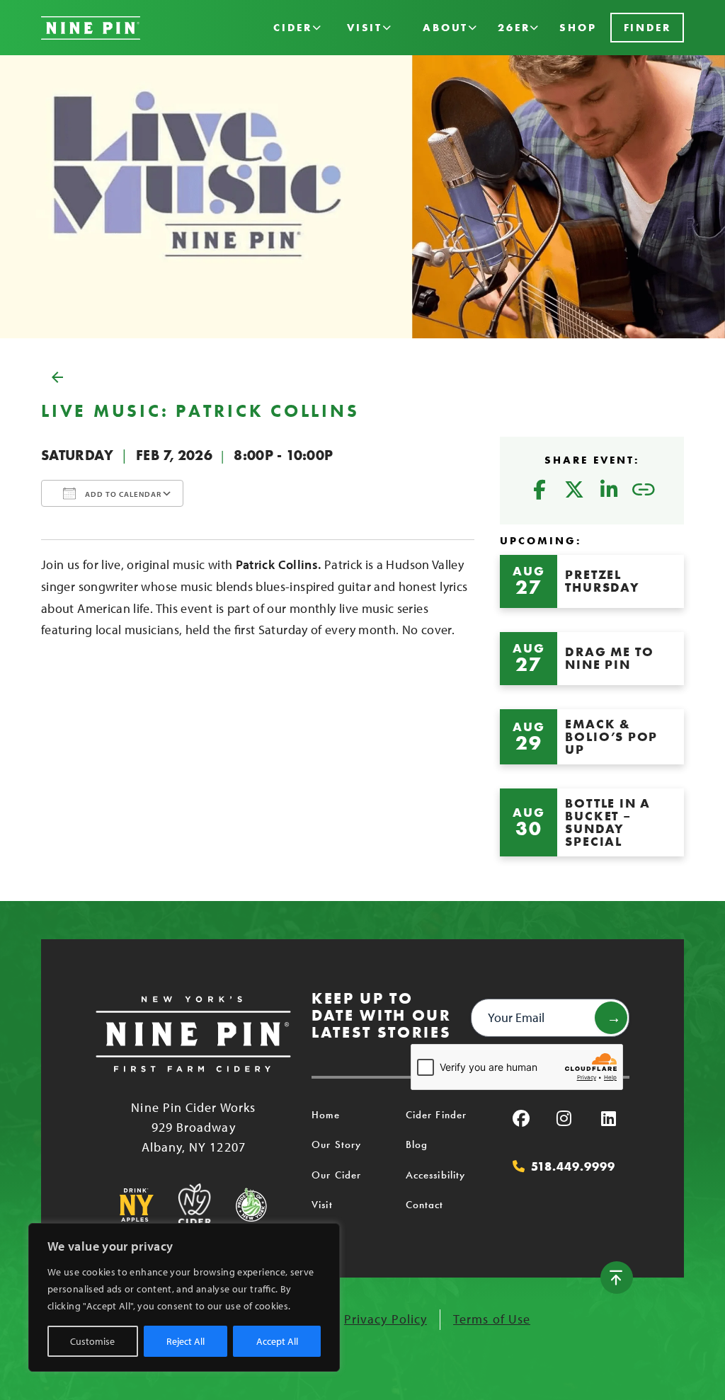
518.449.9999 (573, 1166)
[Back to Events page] (362, 377)
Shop (577, 28)
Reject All (185, 1341)
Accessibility (435, 1175)
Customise (92, 1341)
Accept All (277, 1341)
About (445, 28)
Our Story (336, 1144)
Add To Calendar (122, 494)
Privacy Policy (385, 1319)
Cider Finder (436, 1115)
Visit (364, 28)
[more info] (592, 581)
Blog (417, 1144)
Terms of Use (491, 1319)
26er (514, 28)
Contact (425, 1205)
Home (326, 1115)
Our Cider (336, 1175)
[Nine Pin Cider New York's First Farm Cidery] (90, 28)
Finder (647, 28)
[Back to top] (616, 1277)
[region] (184, 1297)
